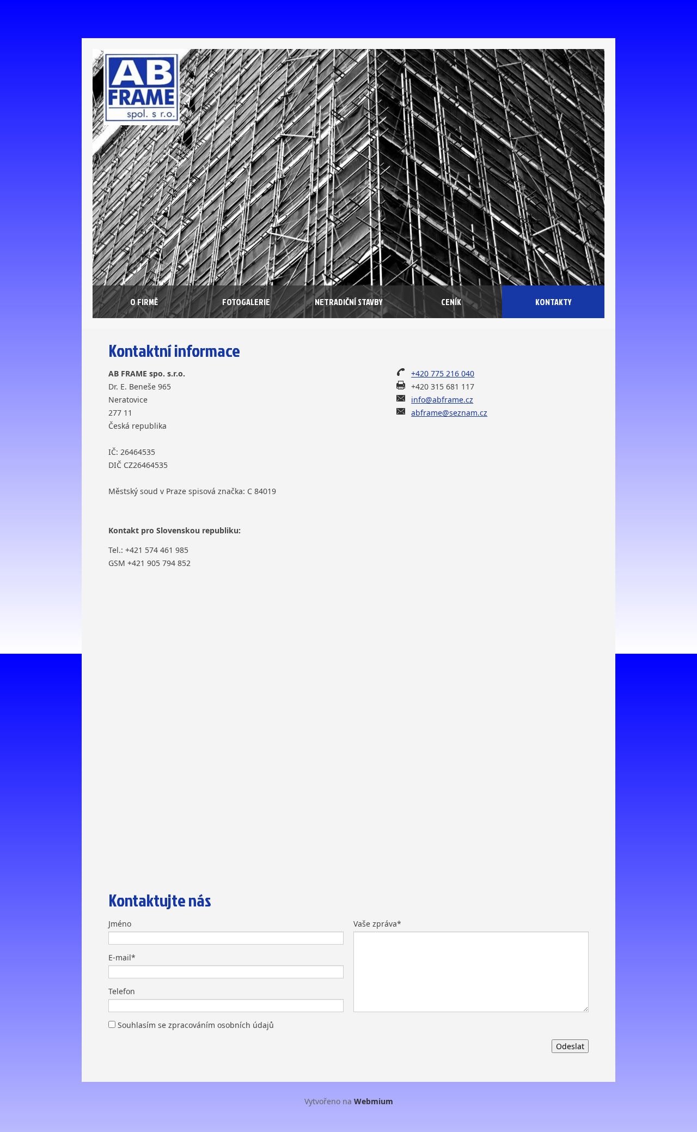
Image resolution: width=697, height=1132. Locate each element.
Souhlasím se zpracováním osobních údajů (196, 1025)
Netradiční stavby (349, 302)
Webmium (373, 1101)
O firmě (144, 302)
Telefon (121, 991)
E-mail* (122, 957)
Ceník (451, 302)
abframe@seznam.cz (449, 412)
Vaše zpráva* (377, 923)
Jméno (119, 923)
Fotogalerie (246, 302)
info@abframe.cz (442, 399)
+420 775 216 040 (442, 373)
